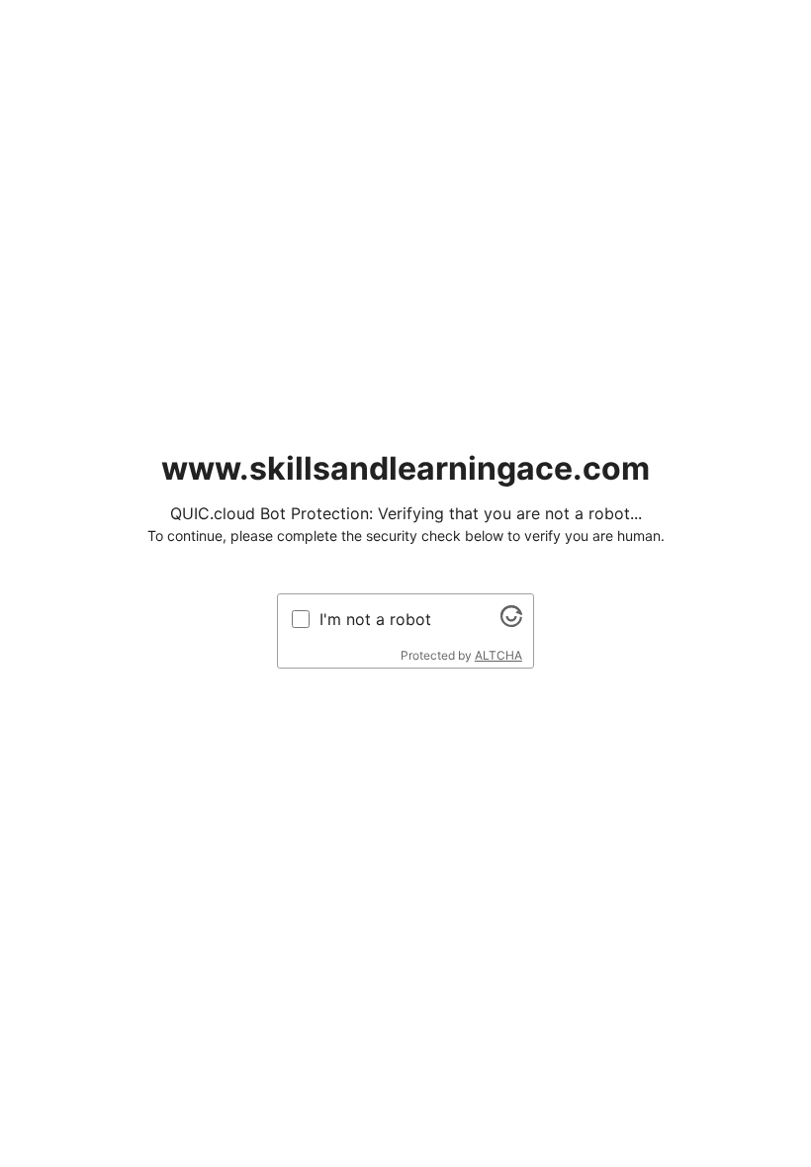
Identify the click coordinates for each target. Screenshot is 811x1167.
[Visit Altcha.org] (511, 621)
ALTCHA (498, 655)
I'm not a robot (375, 619)
